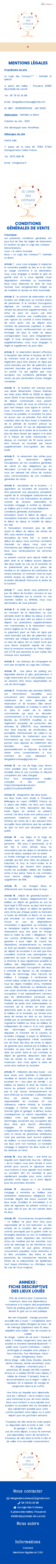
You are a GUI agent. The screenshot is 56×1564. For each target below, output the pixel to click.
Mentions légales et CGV (28, 1552)
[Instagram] (33, 1533)
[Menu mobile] (28, 46)
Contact (28, 1548)
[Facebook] (22, 1533)
